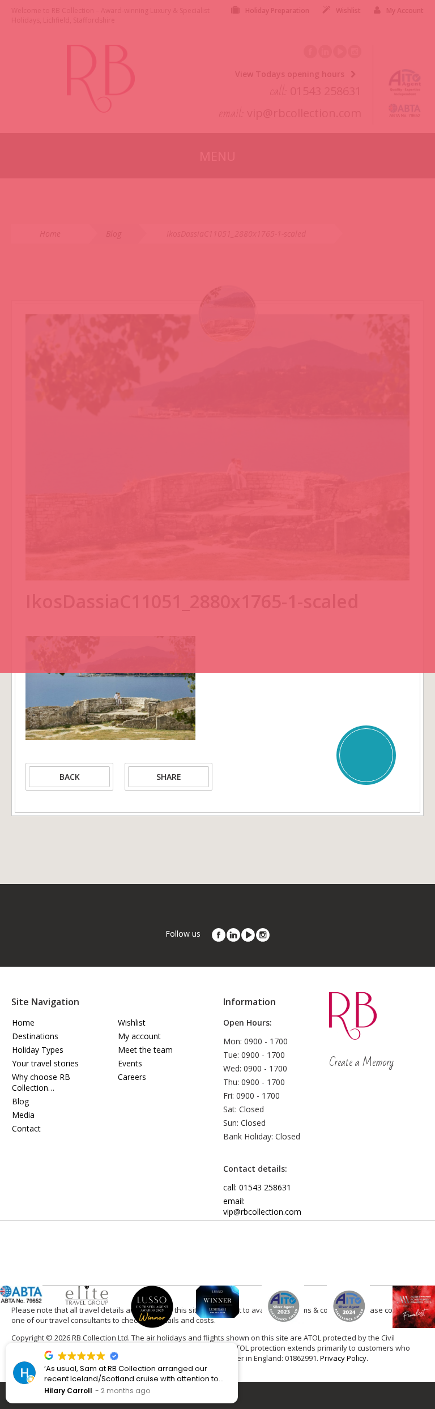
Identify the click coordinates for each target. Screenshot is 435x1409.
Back (69, 776)
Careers (132, 1076)
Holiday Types (37, 1049)
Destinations (35, 1036)
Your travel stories (45, 1063)
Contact (26, 1128)
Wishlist (132, 1022)
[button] (237, 1343)
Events (130, 1063)
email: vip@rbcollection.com (262, 1206)
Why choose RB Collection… (41, 1082)
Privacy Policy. (344, 1358)
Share (168, 776)
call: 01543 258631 (257, 1187)
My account (139, 1036)
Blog (20, 1101)
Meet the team (145, 1049)
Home (23, 1022)
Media (23, 1114)
